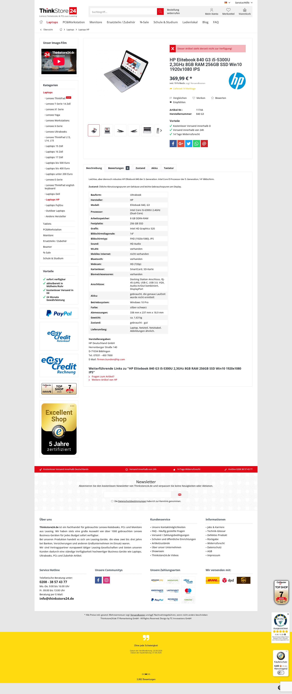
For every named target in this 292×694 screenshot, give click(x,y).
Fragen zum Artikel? (102, 376)
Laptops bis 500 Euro (57, 162)
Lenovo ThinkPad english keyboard (59, 187)
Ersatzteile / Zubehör (55, 241)
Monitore (48, 235)
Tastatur (169, 168)
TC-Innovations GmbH (180, 618)
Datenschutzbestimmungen (132, 501)
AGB (209, 551)
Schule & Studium (53, 258)
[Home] (41, 22)
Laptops (48, 92)
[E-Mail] (204, 143)
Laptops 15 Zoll (54, 146)
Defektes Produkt (217, 535)
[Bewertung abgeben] (199, 73)
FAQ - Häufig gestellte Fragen (168, 531)
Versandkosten (137, 614)
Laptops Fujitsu (54, 205)
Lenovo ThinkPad (57, 98)
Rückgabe (212, 539)
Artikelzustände (161, 543)
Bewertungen (118, 168)
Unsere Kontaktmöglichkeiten (169, 527)
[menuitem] (242, 3)
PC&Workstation (52, 229)
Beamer (47, 246)
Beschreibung (94, 168)
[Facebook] (173, 143)
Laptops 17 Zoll (54, 157)
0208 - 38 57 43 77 (53, 582)
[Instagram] (106, 580)
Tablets (47, 223)
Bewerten (220, 98)
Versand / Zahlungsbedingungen (170, 535)
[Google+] (181, 143)
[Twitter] (188, 143)
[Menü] (287, 652)
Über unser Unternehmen (166, 547)
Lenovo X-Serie (54, 126)
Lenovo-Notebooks (109, 527)
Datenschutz (214, 547)
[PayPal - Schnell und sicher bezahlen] (59, 313)
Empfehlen (179, 102)
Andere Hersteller (55, 216)
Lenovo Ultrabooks (56, 131)
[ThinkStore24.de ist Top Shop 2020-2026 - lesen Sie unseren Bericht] (281, 592)
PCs (123, 527)
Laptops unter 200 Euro (58, 174)
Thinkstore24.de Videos (165, 555)
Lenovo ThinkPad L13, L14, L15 (58, 139)
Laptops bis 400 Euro (57, 168)
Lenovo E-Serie (54, 179)
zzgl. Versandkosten (195, 83)
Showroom (158, 551)
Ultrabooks (46, 555)
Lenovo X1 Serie (54, 109)
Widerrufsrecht (216, 543)
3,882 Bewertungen (146, 679)
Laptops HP (52, 199)
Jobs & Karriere (215, 527)
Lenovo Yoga (52, 114)
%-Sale (47, 252)
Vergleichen (180, 98)
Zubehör (68, 555)
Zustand (140, 168)
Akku (154, 168)
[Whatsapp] (196, 143)
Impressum (213, 555)
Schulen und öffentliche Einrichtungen (174, 539)
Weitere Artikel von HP (104, 379)
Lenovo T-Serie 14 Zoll (58, 103)
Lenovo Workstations (57, 120)
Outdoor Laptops (55, 210)
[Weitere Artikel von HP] (237, 80)
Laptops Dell (52, 194)
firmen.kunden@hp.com (111, 359)
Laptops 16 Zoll (54, 151)
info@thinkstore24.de (57, 598)
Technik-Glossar (216, 531)
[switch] (280, 673)
